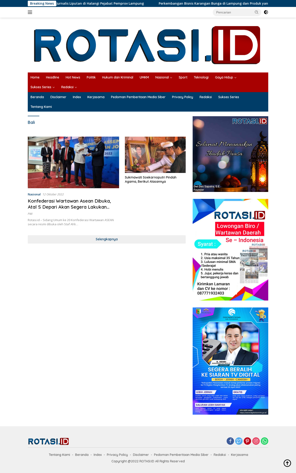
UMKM (144, 77)
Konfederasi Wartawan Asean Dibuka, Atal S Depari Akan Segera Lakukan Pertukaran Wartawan (69, 207)
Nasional (162, 77)
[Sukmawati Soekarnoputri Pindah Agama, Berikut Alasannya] (155, 155)
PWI (30, 214)
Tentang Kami (41, 107)
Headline (52, 77)
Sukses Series (41, 87)
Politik (91, 77)
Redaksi (67, 87)
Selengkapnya (107, 239)
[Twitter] (239, 441)
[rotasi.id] (148, 44)
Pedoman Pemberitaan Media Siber (138, 97)
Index (77, 97)
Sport (183, 77)
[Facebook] (230, 441)
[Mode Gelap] (266, 12)
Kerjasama (96, 97)
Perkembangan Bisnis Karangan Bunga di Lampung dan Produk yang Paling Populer (210, 3)
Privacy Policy (182, 97)
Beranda (37, 97)
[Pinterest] (247, 441)
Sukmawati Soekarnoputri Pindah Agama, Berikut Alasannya (150, 179)
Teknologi (201, 77)
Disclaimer (58, 97)
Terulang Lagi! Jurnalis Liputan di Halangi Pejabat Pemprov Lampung (72, 3)
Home (35, 77)
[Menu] (31, 12)
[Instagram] (256, 441)
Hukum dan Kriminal (117, 77)
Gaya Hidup (224, 77)
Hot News (73, 77)
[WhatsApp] (264, 441)
